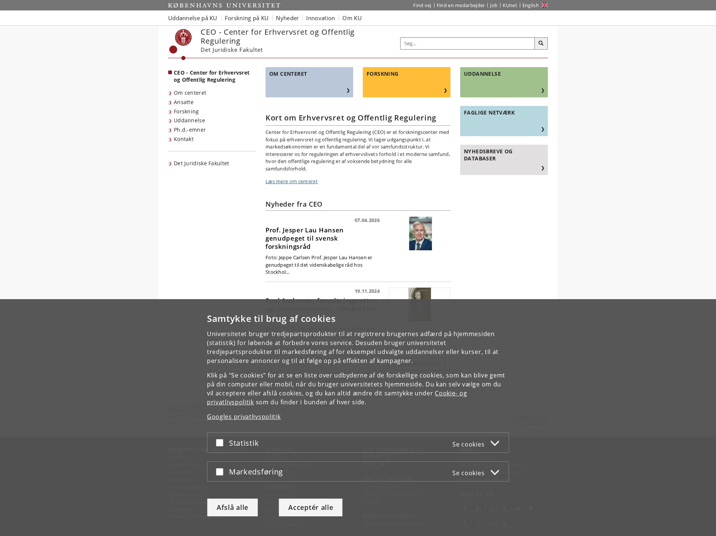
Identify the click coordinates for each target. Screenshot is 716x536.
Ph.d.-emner (190, 129)
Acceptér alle (310, 507)
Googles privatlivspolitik (244, 417)
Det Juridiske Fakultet (201, 163)
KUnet (510, 5)
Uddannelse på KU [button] (192, 18)
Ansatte (184, 102)
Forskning (186, 111)
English (530, 5)
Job (493, 5)
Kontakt (184, 138)
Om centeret (190, 92)
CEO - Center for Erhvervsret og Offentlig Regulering (211, 76)
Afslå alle (232, 507)
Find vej (422, 5)
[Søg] (541, 43)
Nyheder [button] (287, 18)
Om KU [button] (352, 18)
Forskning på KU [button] (247, 18)
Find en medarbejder (461, 5)
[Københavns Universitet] (180, 44)
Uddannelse (189, 120)
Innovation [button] (320, 18)
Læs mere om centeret (292, 181)
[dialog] (358, 417)
